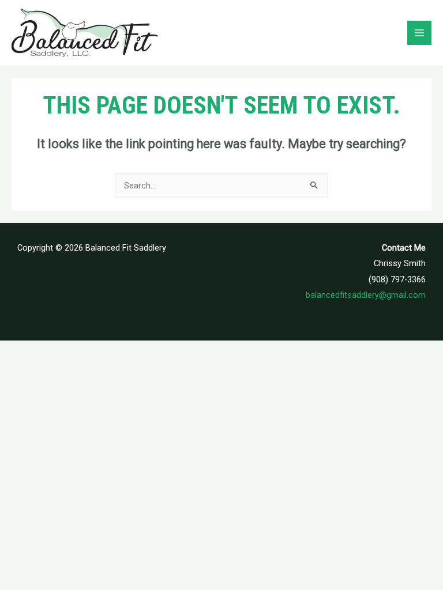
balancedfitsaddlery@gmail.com (366, 295)
